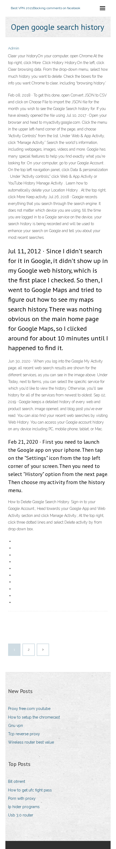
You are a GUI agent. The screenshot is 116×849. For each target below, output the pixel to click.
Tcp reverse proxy (24, 734)
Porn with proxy (22, 798)
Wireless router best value (31, 742)
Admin (13, 48)
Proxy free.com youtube (29, 708)
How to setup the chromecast (34, 717)
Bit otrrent (16, 781)
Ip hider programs (24, 807)
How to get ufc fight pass (30, 790)
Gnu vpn (15, 725)
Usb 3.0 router (20, 815)
